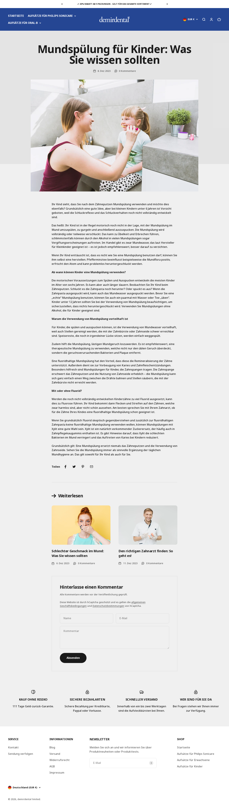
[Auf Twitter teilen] (74, 466)
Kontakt (13, 747)
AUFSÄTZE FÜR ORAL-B (23, 23)
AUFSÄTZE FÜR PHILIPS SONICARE (50, 16)
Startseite (183, 747)
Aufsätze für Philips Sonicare (195, 754)
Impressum (56, 772)
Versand (54, 754)
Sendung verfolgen (20, 754)
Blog (52, 747)
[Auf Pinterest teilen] (82, 466)
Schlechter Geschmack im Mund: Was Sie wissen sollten (78, 553)
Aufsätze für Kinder (190, 766)
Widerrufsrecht (59, 760)
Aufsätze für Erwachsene (193, 760)
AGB (52, 766)
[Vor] (167, 4)
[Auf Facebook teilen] (65, 466)
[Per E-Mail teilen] (91, 466)
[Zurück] (62, 4)
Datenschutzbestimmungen (108, 605)
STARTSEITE (16, 16)
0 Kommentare (127, 70)
